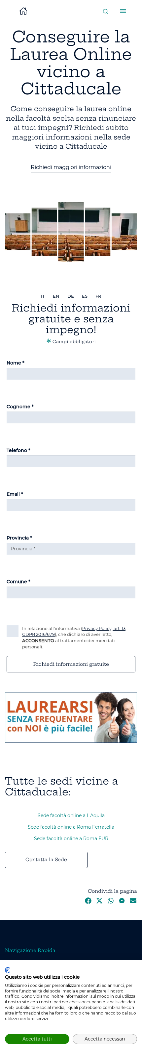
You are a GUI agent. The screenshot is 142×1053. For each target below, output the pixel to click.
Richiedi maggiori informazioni (71, 167)
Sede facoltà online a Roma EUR (71, 838)
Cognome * (20, 407)
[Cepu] (71, 717)
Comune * (18, 582)
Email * (15, 494)
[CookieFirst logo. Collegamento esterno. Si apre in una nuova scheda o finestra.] (7, 970)
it (43, 296)
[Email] (133, 902)
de (70, 296)
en (56, 296)
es (85, 296)
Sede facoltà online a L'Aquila (71, 815)
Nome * (15, 363)
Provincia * (19, 538)
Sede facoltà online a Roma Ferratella (71, 827)
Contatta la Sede (46, 860)
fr (98, 296)
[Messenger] (122, 902)
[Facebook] (88, 902)
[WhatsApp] (111, 902)
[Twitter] (99, 902)
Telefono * (18, 450)
